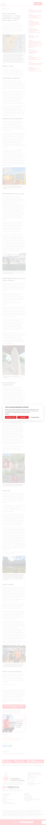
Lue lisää (7, 413)
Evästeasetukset (35, 417)
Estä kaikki (22, 417)
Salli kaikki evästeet (10, 417)
